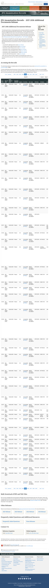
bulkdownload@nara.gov (35, 500)
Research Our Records (5, 8)
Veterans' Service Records (15, 8)
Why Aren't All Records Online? (29, 567)
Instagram (22, 578)
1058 (33, 74)
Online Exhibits (4, 570)
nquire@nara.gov (9, 533)
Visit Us (34, 8)
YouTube (26, 578)
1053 (20, 74)
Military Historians (16, 560)
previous (9, 74)
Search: (25, 76)
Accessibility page (29, 545)
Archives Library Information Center (7, 569)
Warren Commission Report (42, 37)
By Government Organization (7, 561)
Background (41, 34)
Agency (20, 82)
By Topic (3, 558)
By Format (3, 560)
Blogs (28, 578)
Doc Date (25, 82)
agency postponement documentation (27, 508)
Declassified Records (29, 564)
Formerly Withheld (16, 81)
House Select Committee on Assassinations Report (42, 41)
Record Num (6, 81)
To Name (42, 82)
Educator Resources (24, 8)
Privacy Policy (19, 583)
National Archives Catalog (6, 563)
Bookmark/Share (39, 1)
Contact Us (45, 1)
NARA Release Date (10, 81)
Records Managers (16, 564)
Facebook (18, 578)
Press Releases (30, 521)
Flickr (30, 578)
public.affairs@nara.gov (34, 533)
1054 (23, 74)
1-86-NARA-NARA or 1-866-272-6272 (24, 586)
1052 (17, 74)
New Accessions (40, 560)
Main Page (41, 32)
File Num (36, 82)
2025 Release (6, 511)
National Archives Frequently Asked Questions (30, 561)
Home (3, 15)
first (6, 74)
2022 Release (30, 511)
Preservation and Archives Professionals (18, 562)
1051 (15, 74)
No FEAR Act (35, 583)
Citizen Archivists (31, 1)
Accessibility (14, 583)
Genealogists (15, 558)
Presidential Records (5, 564)
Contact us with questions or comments (8, 551)
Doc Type (31, 82)
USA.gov (39, 583)
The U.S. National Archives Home (12, 2)
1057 (31, 74)
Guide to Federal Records (29, 562)
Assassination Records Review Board (42, 46)
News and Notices (40, 558)
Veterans (15, 565)
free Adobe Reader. (14, 544)
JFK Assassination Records (18, 15)
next (40, 74)
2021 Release (42, 511)
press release (20, 44)
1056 (28, 74)
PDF (24, 85)
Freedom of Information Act (28, 583)
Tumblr (24, 578)
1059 (36, 74)
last (43, 74)
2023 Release (18, 511)
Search (46, 4)
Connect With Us (25, 576)
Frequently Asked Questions (11, 521)
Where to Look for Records (30, 565)
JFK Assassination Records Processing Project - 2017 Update (15, 36)
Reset (46, 77)
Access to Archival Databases (5, 566)
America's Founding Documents (44, 8)
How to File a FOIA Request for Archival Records (30, 570)
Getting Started (28, 558)
